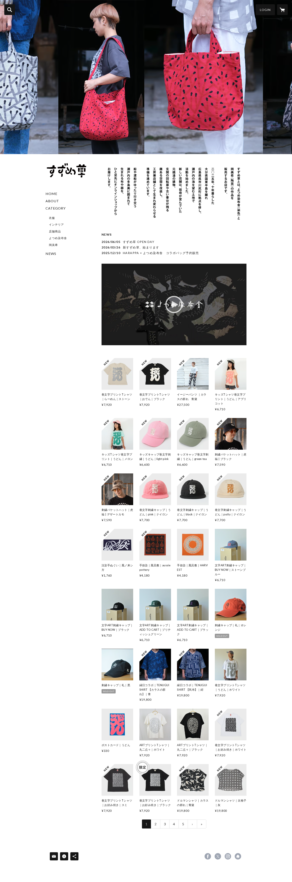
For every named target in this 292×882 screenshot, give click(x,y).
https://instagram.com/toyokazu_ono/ (228, 856)
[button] (265, 9)
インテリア (56, 224)
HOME (51, 194)
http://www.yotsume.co (238, 856)
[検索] (9, 9)
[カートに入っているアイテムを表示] (282, 9)
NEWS (51, 253)
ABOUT (52, 201)
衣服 (52, 218)
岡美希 (53, 245)
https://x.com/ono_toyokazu (218, 856)
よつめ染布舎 (58, 238)
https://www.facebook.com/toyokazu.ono (208, 856)
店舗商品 (55, 231)
